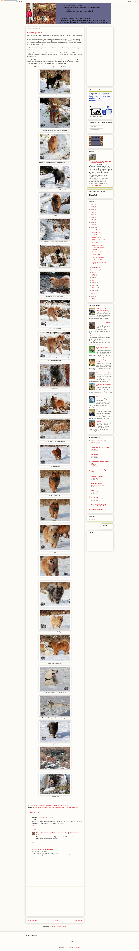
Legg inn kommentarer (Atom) (58, 926)
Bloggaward (95, 242)
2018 (92, 212)
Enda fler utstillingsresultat (100, 252)
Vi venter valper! (101, 397)
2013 (92, 225)
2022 (92, 204)
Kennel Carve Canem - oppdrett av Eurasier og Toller (48, 805)
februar (94, 288)
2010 (92, 296)
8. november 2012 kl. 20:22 (45, 849)
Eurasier (35, 807)
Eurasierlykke (95, 454)
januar (94, 290)
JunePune (35, 849)
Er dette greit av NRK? (103, 323)
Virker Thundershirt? (102, 373)
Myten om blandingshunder (98, 336)
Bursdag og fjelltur (96, 478)
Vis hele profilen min (95, 185)
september (95, 270)
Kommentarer (95, 129)
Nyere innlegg (32, 920)
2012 (92, 227)
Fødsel (98, 421)
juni (93, 277)
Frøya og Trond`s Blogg (98, 440)
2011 (92, 293)
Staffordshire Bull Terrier (68, 807)
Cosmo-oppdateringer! (97, 499)
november (95, 232)
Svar (33, 825)
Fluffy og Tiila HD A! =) (98, 257)
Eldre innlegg (78, 920)
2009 (92, 299)
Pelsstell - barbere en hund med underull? (102, 309)
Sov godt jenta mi (95, 442)
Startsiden (55, 920)
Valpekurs (93, 464)
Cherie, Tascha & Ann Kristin (100, 447)
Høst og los (94, 456)
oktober (94, 267)
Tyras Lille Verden (96, 483)
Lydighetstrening (97, 245)
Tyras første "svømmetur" (98, 485)
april (93, 282)
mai (93, 280)
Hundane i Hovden (97, 476)
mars (94, 285)
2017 (92, 214)
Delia (92, 490)
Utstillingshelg (96, 254)
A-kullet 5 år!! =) (96, 237)
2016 (92, 217)
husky (39, 807)
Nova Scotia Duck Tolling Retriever (51, 807)
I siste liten (95, 235)
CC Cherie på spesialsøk (99, 240)
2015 (92, 220)
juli (93, 275)
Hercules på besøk (97, 259)
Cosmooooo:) (95, 497)
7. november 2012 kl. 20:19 (45, 817)
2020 (92, 207)
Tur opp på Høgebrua (96, 492)
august (94, 272)
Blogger (78, 947)
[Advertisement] (55, 901)
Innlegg (93, 126)
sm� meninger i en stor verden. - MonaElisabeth (98, 504)
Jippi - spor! (94, 449)
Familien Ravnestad (97, 509)
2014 (92, 222)
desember (95, 230)
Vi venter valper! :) (101, 410)
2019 (92, 209)
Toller (76, 807)
